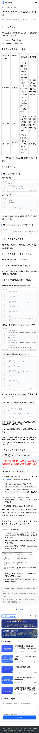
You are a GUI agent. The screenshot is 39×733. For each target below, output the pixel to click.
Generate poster (9, 616)
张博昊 (3, 19)
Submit (19, 717)
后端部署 (25, 19)
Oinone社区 (6, 588)
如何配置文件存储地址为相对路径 (25, 658)
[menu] (36, 2)
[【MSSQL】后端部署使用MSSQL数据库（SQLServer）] (7, 648)
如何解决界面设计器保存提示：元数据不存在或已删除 (24, 689)
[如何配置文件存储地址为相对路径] (7, 659)
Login (8, 714)
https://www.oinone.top (21, 599)
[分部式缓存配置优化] (7, 669)
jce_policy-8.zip (8, 479)
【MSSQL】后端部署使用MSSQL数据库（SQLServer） (26, 647)
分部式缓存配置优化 (22, 667)
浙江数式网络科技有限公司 (23, 728)
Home (3, 7)
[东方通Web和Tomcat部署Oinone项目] (7, 680)
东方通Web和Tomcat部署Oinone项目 (24, 678)
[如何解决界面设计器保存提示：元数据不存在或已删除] (7, 690)
